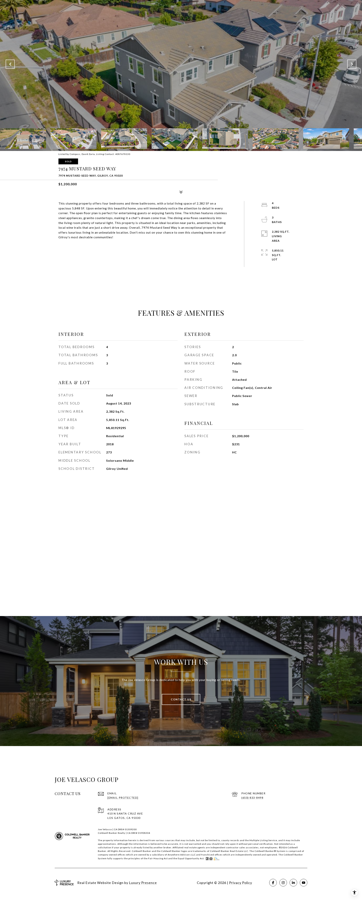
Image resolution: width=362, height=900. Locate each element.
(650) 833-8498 (252, 797)
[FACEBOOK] (273, 882)
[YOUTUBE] (303, 882)
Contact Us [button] (181, 699)
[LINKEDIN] (293, 882)
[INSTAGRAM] (283, 882)
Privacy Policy (240, 883)
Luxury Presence (143, 883)
